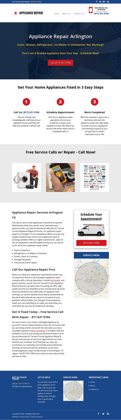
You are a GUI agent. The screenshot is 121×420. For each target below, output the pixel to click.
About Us (66, 14)
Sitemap (15, 417)
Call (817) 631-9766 (60, 62)
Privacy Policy (24, 417)
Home (56, 14)
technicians (55, 280)
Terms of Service (37, 417)
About (92, 386)
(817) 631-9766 (36, 2)
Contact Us (78, 14)
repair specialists (37, 330)
